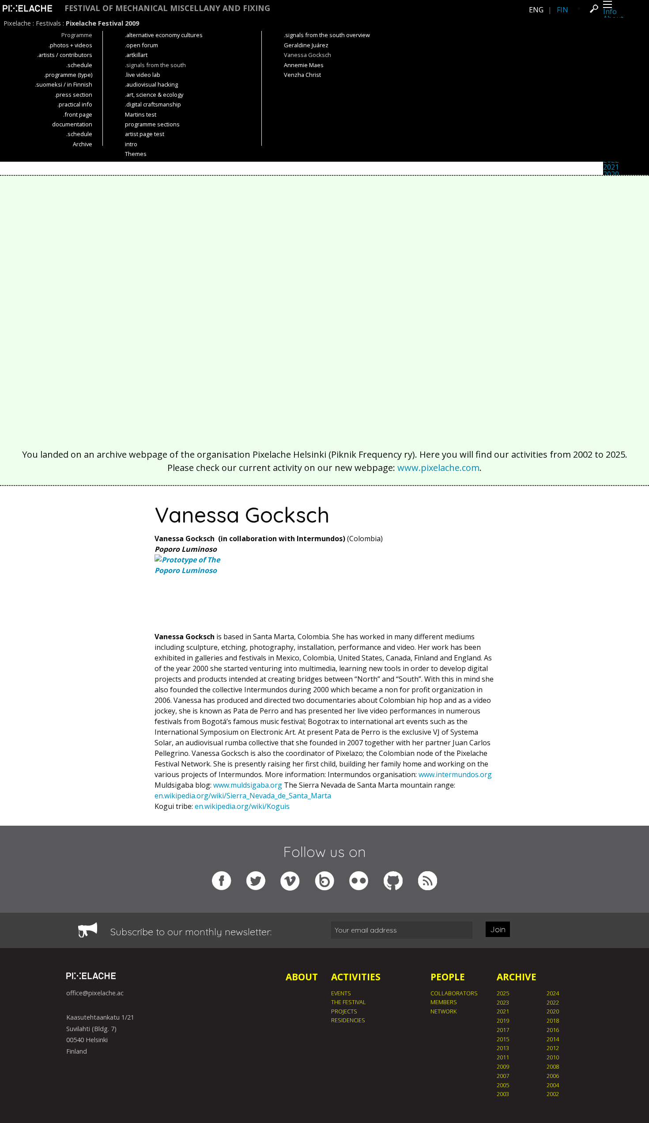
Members (443, 1002)
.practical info (74, 104)
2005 (503, 1085)
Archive (82, 144)
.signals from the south (155, 65)
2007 (503, 1076)
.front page (77, 114)
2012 (553, 1048)
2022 (553, 1002)
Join (498, 929)
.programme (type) (68, 75)
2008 (553, 1066)
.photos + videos (70, 45)
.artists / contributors (64, 55)
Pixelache (17, 23)
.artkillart (136, 55)
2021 (611, 167)
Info (610, 11)
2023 (503, 1002)
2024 (553, 993)
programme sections (152, 124)
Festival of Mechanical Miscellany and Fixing (167, 8)
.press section (73, 95)
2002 (553, 1094)
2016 (553, 1030)
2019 (503, 1020)
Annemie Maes (304, 65)
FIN (562, 10)
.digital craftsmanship (153, 104)
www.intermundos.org (455, 774)
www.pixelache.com (438, 468)
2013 (503, 1048)
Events (341, 993)
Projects (344, 1011)
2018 (553, 1020)
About (302, 977)
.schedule (79, 65)
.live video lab (142, 75)
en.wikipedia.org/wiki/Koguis (242, 806)
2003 (503, 1094)
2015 (503, 1039)
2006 (553, 1076)
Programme (76, 35)
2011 (503, 1057)
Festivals (48, 23)
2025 (503, 993)
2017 (503, 1030)
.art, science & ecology (154, 95)
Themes (136, 154)
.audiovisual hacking (151, 84)
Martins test (140, 114)
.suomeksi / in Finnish (63, 84)
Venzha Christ (302, 75)
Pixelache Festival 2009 (102, 23)
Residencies (348, 1020)
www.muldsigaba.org (247, 785)
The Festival (348, 1002)
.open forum (141, 45)
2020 (611, 174)
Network (443, 1011)
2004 (553, 1085)
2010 (553, 1057)
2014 (553, 1039)
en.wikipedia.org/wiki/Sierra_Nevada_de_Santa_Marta (243, 796)
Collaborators (454, 993)
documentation (72, 124)
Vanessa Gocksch (307, 55)
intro (131, 144)
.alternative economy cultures (164, 35)
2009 (503, 1066)
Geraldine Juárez (306, 45)
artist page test (144, 134)
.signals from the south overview (327, 35)
